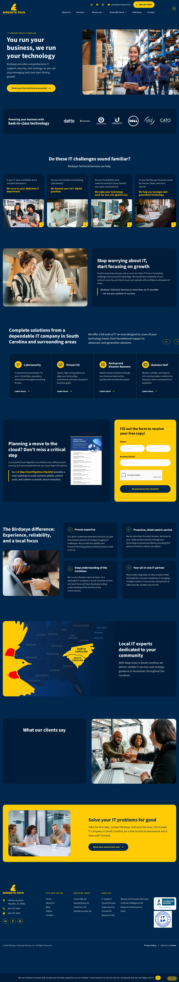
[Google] (103, 5)
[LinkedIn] (92, 5)
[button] (166, 341)
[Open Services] (85, 12)
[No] (172, 978)
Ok (158, 978)
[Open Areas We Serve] (126, 12)
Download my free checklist (145, 489)
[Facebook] (98, 5)
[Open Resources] (103, 12)
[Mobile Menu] (174, 9)
